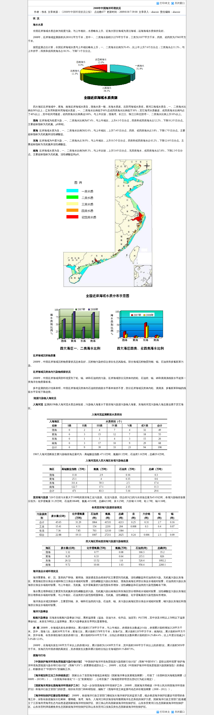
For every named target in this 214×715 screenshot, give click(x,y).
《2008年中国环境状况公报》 (76, 11)
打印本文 (164, 3)
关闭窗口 (180, 3)
